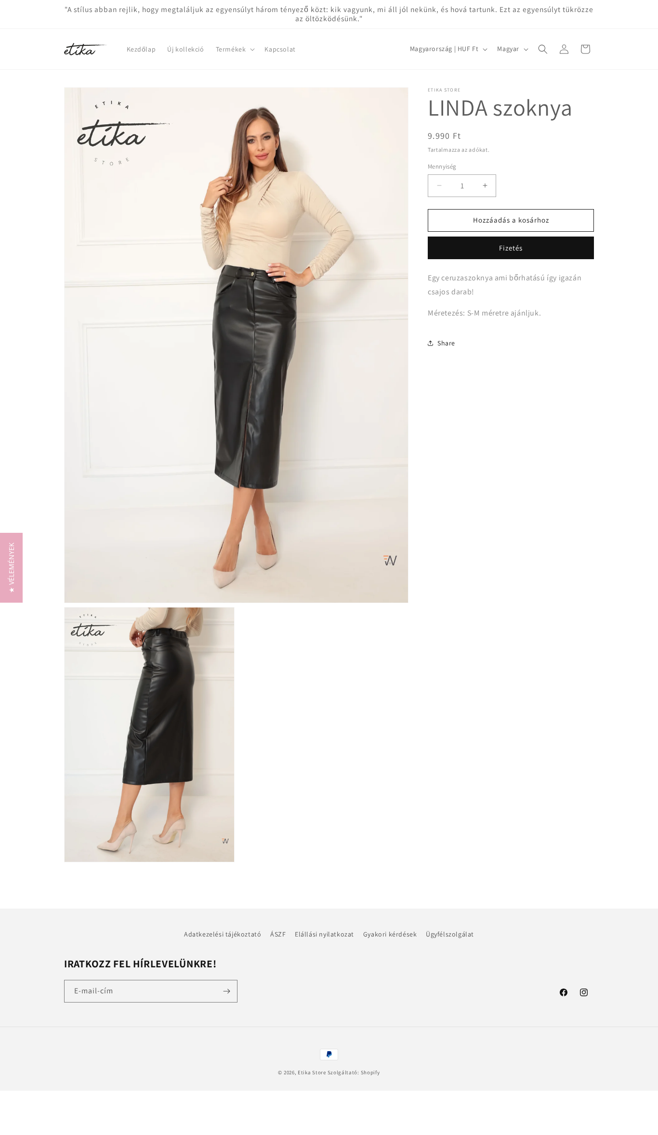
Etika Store (312, 1072)
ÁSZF (278, 934)
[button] (234, 49)
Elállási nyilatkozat (324, 934)
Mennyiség (442, 166)
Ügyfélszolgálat (450, 934)
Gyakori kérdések (390, 934)
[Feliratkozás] (226, 991)
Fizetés (511, 247)
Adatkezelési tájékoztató (222, 934)
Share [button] (446, 343)
